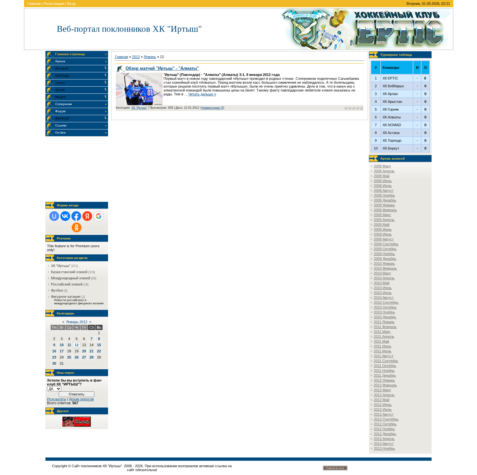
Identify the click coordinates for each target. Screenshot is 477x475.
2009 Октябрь (385, 249)
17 (62, 351)
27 (84, 357)
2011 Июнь (382, 346)
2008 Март (382, 166)
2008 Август (384, 190)
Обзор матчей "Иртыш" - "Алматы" (162, 68)
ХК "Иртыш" (60, 266)
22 (99, 351)
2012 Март (382, 390)
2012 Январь (384, 380)
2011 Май (381, 341)
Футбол (57, 290)
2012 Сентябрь (386, 419)
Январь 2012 (76, 322)
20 (84, 351)
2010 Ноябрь (384, 312)
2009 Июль (383, 234)
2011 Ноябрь (384, 370)
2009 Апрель (384, 220)
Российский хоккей (66, 284)
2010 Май (381, 283)
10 (62, 345)
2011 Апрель (384, 336)
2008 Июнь (383, 181)
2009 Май (381, 224)
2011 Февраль (385, 327)
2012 (136, 57)
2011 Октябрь (385, 366)
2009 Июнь (383, 229)
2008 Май (381, 176)
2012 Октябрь (385, 424)
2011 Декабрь (385, 375)
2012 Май (381, 400)
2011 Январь (384, 322)
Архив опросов (81, 399)
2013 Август (384, 443)
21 (91, 351)
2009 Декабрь (385, 259)
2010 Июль (383, 293)
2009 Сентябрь (386, 244)
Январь (150, 57)
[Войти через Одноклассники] (76, 227)
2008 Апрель (384, 171)
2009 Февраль (385, 210)
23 (54, 357)
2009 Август (384, 239)
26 (77, 357)
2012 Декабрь (385, 434)
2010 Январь (384, 263)
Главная (34, 4)
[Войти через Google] (98, 216)
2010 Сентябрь (386, 302)
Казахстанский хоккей (69, 272)
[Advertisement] (77, 169)
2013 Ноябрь (384, 448)
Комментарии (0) (213, 107)
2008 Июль (383, 186)
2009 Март (382, 215)
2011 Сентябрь (386, 361)
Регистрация (53, 4)
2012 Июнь (383, 405)
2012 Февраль (385, 385)
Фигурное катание (65, 296)
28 (91, 357)
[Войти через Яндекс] (87, 216)
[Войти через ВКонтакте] (65, 216)
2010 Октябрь (385, 307)
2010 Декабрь (385, 317)
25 (69, 357)
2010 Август (384, 297)
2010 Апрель (384, 278)
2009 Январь (384, 205)
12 (77, 345)
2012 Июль (383, 409)
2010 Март (382, 273)
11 (69, 345)
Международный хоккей (70, 278)
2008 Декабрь (385, 200)
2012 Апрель (384, 395)
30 (54, 363)
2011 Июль (382, 351)
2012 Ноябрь (384, 429)
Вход (71, 4)
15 (99, 345)
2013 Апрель (384, 439)
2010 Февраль (385, 268)
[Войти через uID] (54, 216)
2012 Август (384, 414)
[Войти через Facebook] (76, 216)
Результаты (56, 399)
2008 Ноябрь (384, 195)
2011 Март (382, 332)
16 (54, 351)
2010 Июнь (383, 288)
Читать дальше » (202, 94)
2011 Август (383, 356)
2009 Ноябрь (384, 254)
